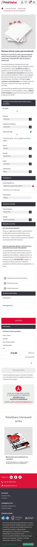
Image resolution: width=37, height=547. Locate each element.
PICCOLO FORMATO (11, 8)
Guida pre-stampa (6, 508)
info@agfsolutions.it (10, 486)
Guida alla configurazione (8, 506)
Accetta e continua (28, 544)
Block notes (22, 8)
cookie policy (28, 534)
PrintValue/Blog (5, 496)
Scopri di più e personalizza (10, 544)
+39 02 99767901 (9, 482)
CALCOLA (18, 321)
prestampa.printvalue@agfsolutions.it (19, 257)
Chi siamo (4, 498)
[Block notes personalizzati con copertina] (18, 441)
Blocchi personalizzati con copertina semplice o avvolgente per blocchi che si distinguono (17, 463)
